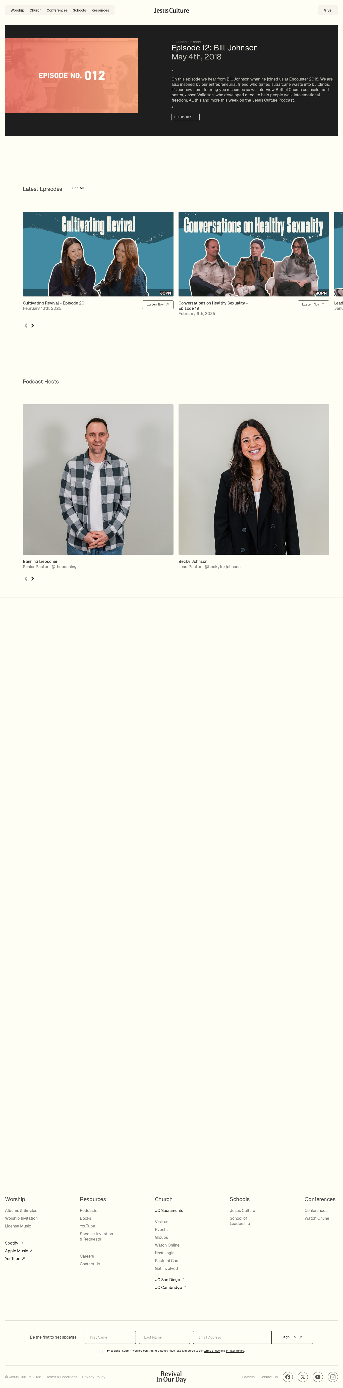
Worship (17, 10)
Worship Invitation (21, 1218)
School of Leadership (240, 1221)
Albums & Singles (21, 1210)
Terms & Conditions (61, 1377)
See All (78, 188)
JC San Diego (168, 1279)
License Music (18, 1226)
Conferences (57, 10)
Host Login (165, 1253)
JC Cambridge (169, 1287)
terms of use (212, 1350)
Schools (79, 10)
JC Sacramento (169, 1210)
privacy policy (235, 1350)
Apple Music (17, 1251)
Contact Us (90, 1264)
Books (85, 1218)
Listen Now (183, 117)
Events (161, 1229)
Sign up (289, 1337)
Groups (161, 1237)
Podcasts (88, 1210)
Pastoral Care (167, 1260)
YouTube (13, 1258)
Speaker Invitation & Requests (96, 1236)
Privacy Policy (93, 1377)
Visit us (161, 1221)
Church (35, 10)
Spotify (12, 1243)
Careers (87, 1256)
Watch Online (167, 1245)
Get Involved (166, 1268)
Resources (100, 10)
